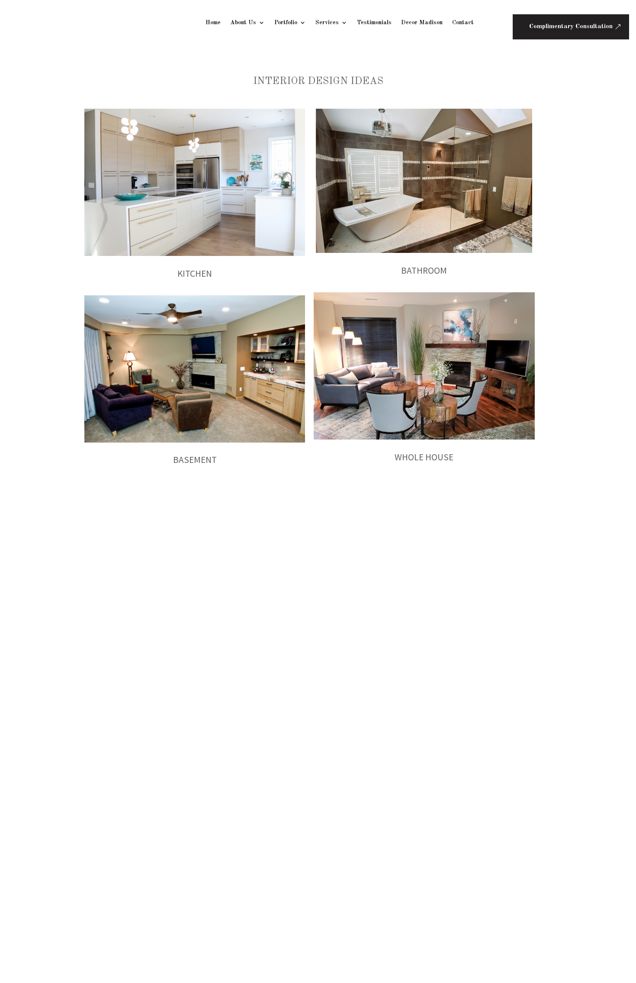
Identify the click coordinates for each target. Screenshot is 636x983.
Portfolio (285, 22)
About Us (243, 22)
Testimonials (374, 22)
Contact (463, 22)
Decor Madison (422, 22)
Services (327, 22)
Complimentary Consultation (571, 26)
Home (213, 22)
